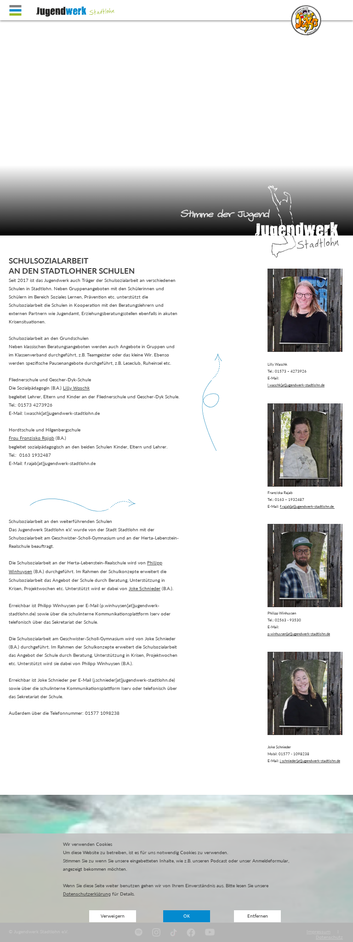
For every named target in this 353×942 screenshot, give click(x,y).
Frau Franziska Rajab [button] (31, 438)
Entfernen (257, 916)
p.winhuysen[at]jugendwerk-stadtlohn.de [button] (299, 634)
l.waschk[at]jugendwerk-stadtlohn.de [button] (296, 385)
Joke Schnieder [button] (144, 589)
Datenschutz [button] (329, 937)
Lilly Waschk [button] (76, 388)
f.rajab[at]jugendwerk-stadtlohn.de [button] (307, 506)
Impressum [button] (318, 932)
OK (186, 916)
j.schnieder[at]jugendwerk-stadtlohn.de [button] (310, 760)
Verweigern (113, 916)
